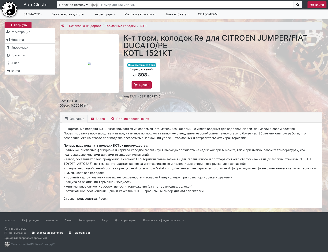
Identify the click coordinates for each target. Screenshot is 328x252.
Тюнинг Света (176, 14)
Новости (10, 220)
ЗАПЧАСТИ (32, 14)
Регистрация (87, 220)
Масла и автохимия (139, 14)
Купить (143, 85)
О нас (68, 220)
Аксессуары (104, 14)
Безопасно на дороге (68, 14)
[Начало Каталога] (63, 26)
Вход (105, 220)
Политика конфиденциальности (163, 220)
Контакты (52, 220)
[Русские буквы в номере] (94, 4)
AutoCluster (36, 4)
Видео (100, 119)
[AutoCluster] (9, 9)
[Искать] (297, 4)
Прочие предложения (132, 119)
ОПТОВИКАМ (208, 14)
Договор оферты (125, 220)
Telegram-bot (81, 232)
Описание (76, 119)
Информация (30, 220)
